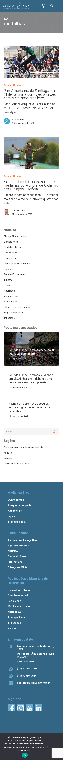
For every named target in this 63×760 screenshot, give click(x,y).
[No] (47, 746)
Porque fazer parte (20, 505)
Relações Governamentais (17, 307)
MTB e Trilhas (11, 301)
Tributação (9, 318)
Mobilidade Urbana (19, 606)
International (15, 561)
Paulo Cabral (18, 210)
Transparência (17, 521)
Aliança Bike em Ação (15, 236)
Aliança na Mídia (17, 567)
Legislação (14, 600)
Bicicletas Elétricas (13, 247)
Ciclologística (10, 252)
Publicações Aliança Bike (16, 463)
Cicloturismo (10, 258)
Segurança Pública (13, 312)
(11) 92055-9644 (27, 675)
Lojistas (7, 285)
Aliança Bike (18, 119)
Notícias (17, 85)
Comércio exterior (19, 595)
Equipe (12, 516)
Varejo (12, 628)
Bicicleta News (11, 242)
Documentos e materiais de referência (23, 447)
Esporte (8, 85)
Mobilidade (9, 290)
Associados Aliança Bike (23, 540)
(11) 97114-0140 (27, 668)
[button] (58, 6)
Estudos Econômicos (14, 274)
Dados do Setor (17, 556)
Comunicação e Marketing (17, 263)
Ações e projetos (18, 545)
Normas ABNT (16, 611)
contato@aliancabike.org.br (34, 682)
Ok (24, 755)
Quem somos (16, 499)
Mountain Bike (11, 296)
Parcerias (8, 458)
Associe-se (15, 510)
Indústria (8, 280)
